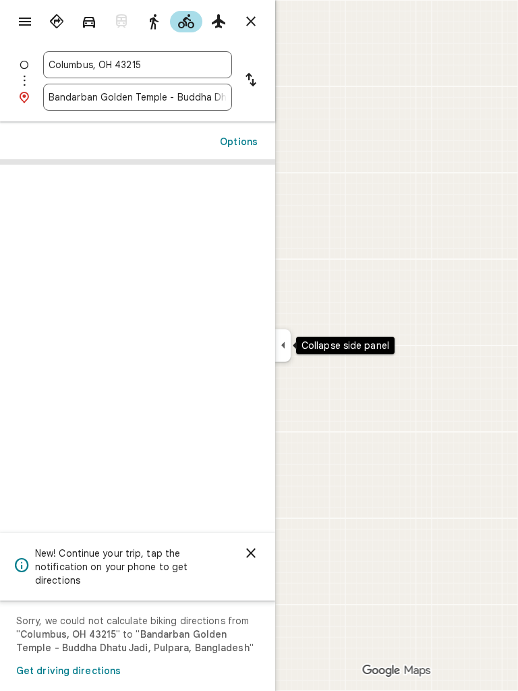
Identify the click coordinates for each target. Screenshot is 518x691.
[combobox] (138, 64)
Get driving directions (68, 671)
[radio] (56, 21)
